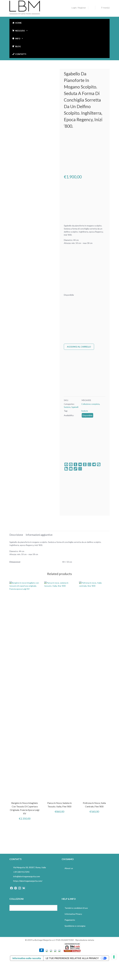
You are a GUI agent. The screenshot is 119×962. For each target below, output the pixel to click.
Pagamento (70, 920)
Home (18, 23)
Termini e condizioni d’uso (76, 908)
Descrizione (16, 534)
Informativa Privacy (73, 914)
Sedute (67, 407)
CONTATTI (20, 54)
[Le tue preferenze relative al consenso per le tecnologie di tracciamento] (114, 957)
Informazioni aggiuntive (39, 534)
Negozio (20, 30)
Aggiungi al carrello (79, 346)
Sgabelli (74, 407)
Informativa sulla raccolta (26, 958)
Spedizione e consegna (75, 926)
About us (69, 868)
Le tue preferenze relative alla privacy (72, 958)
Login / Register (79, 7)
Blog (18, 46)
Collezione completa (90, 404)
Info (17, 38)
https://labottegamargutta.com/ (27, 881)
